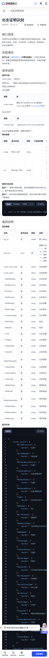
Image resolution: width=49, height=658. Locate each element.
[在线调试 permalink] (16, 52)
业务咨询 (39, 654)
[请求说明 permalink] (16, 70)
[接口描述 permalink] (16, 34)
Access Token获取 (38, 106)
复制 (42, 204)
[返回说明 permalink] (16, 222)
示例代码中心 (15, 57)
